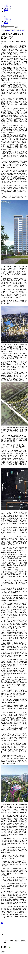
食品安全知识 (7, 8)
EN (4, 11)
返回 (2, 923)
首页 (5, 16)
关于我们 (6, 5)
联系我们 (6, 10)
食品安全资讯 (7, 6)
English (2, 25)
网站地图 (6, 944)
